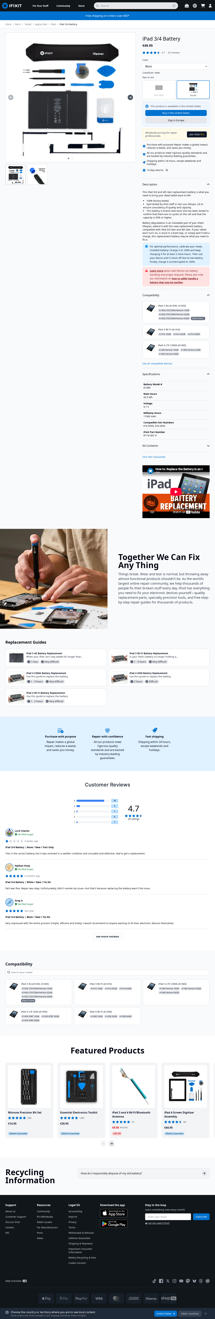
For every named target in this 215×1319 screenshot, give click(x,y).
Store (8, 24)
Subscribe (201, 1216)
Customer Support (15, 1216)
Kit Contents (150, 446)
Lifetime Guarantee (79, 1238)
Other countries (190, 1313)
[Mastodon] (188, 1281)
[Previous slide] (103, 1144)
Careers (9, 1227)
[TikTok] (154, 1281)
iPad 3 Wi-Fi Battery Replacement (149, 653)
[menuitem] (40, 5)
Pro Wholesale (45, 1216)
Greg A (19, 900)
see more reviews (107, 936)
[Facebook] (161, 1281)
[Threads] (201, 1281)
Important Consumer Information (80, 1250)
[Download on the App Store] (113, 1213)
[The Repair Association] (208, 1281)
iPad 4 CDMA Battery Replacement (46, 673)
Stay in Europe (176, 120)
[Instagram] (175, 1281)
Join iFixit (197, 134)
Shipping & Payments (81, 1243)
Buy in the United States (176, 112)
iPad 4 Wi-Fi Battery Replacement (45, 692)
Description (149, 184)
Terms (72, 1227)
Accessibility (75, 1211)
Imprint (73, 1216)
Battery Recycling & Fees (82, 1257)
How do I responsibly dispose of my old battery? (111, 1173)
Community (43, 1211)
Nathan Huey (22, 865)
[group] (11, 97)
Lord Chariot (22, 830)
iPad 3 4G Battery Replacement (44, 653)
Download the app (112, 1205)
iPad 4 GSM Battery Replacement (148, 673)
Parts (18, 24)
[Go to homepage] (13, 6)
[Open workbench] (186, 5)
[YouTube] (181, 1281)
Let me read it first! (158, 1223)
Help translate (13, 1280)
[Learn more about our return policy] (166, 170)
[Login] (210, 5)
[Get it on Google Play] (113, 1224)
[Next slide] (112, 1144)
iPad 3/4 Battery (68, 24)
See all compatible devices (157, 363)
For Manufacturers (47, 1227)
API (7, 1232)
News (40, 1238)
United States (163, 1313)
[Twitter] (168, 1281)
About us (10, 1211)
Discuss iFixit (12, 1222)
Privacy (72, 1222)
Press (40, 1232)
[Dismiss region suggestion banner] (205, 1313)
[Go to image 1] (69, 158)
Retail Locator (44, 1222)
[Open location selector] (194, 5)
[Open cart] (203, 5)
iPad (53, 24)
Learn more (156, 270)
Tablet (28, 24)
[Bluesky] (194, 1281)
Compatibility (150, 295)
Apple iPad (41, 24)
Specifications (151, 374)
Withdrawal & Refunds (81, 1232)
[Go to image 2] (73, 158)
